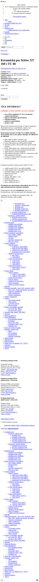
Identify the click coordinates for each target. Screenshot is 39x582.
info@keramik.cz (10, 373)
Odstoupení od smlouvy (12, 33)
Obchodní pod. (9, 28)
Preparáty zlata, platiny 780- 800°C (15, 312)
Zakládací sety (12, 326)
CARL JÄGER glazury (15, 259)
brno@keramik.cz (10, 392)
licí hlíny (11, 238)
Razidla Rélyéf (12, 334)
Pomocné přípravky (10, 315)
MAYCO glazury (13, 283)
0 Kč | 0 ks (4, 50)
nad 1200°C (15, 255)
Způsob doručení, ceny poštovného (18, 30)
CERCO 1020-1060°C (19, 274)
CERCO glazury (13, 272)
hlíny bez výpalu (13, 241)
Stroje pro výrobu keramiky (13, 328)
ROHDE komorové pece (19, 217)
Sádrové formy (9, 338)
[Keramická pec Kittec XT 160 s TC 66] (13, 68)
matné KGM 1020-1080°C (20, 248)
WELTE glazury (13, 245)
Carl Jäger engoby (13, 303)
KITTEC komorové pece (19, 219)
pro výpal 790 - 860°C (15, 309)
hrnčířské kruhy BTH (14, 226)
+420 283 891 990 (11, 369)
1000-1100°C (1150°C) (19, 267)
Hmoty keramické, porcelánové (14, 233)
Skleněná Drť (9, 340)
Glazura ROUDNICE (14, 265)
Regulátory (11, 321)
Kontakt (7, 32)
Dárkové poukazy (10, 347)
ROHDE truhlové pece (22, 210)
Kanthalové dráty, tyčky (15, 324)
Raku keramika (9, 341)
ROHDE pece (19, 207)
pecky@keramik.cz (11, 412)
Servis (6, 26)
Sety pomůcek (12, 333)
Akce (6, 20)
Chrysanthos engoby (14, 300)
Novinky (7, 25)
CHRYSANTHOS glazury (16, 284)
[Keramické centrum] (19, 16)
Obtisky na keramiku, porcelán (14, 307)
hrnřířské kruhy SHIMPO (16, 228)
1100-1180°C (16, 269)
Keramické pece (20, 203)
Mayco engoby (12, 305)
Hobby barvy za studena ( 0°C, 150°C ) (16, 343)
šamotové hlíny (12, 236)
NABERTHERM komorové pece (22, 221)
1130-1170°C (16, 260)
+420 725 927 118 (10, 371)
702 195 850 (9, 410)
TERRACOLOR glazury (16, 253)
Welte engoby (12, 302)
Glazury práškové (10, 243)
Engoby (7, 298)
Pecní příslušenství (10, 317)
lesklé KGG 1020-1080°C (20, 246)
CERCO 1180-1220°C (19, 276)
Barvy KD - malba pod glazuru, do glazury (21, 290)
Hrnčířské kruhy (9, 222)
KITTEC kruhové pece (19, 212)
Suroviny (7, 314)
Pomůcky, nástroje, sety (12, 329)
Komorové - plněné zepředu (16, 215)
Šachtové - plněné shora (22, 205)
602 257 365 (9, 391)
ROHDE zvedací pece (21, 209)
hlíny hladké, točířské (14, 234)
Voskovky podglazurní (15, 291)
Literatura (7, 345)
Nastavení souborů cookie (12, 425)
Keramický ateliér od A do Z (13, 23)
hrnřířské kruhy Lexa (14, 231)
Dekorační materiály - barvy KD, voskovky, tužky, (20, 288)
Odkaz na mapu (5, 375)
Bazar (10, 21)
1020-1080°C (16, 257)
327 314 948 (10, 409)
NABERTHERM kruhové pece (21, 214)
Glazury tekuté (9, 271)
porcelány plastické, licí (15, 240)
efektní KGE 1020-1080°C (20, 250)
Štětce (10, 331)
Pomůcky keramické (14, 336)
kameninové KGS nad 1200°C (21, 252)
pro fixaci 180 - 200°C (15, 310)
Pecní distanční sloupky (15, 319)
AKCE (7, 348)
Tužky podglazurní (14, 293)
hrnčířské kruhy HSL (14, 229)
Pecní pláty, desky (13, 322)
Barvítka (7, 286)
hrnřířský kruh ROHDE (15, 224)
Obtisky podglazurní (14, 295)
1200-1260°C (16, 262)
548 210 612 (10, 389)
